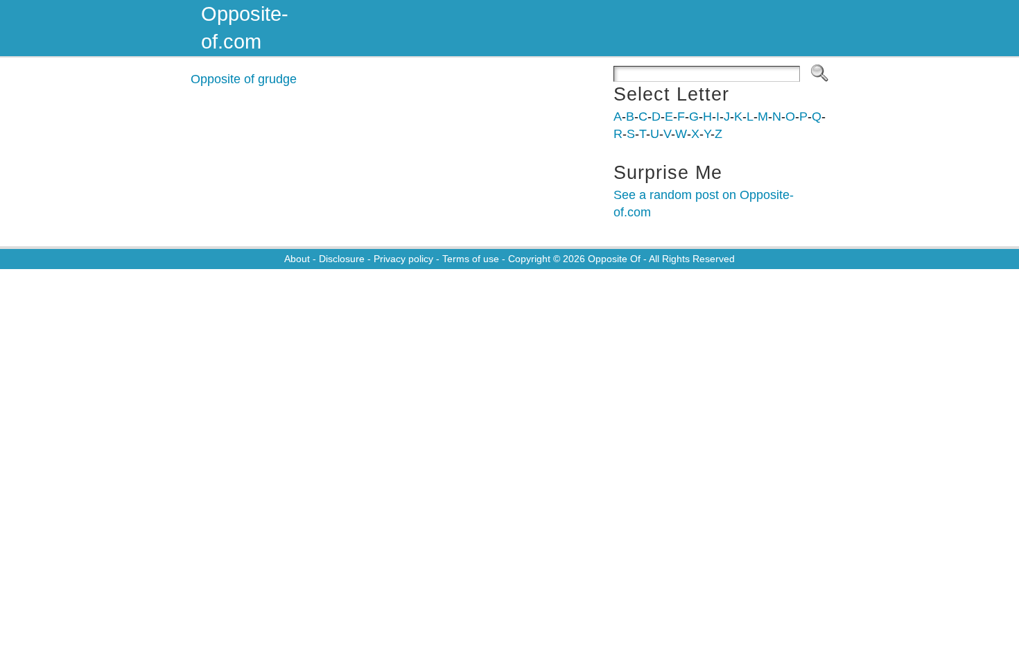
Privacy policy (403, 258)
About (297, 258)
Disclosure (342, 258)
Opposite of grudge (244, 79)
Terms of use (470, 258)
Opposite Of (614, 258)
